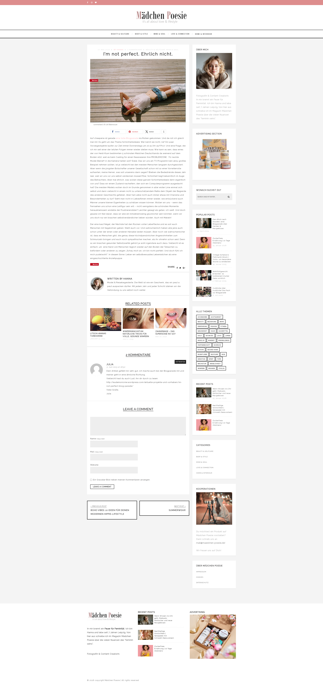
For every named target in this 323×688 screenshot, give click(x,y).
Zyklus (221, 368)
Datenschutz (202, 582)
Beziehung (211, 321)
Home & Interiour (203, 34)
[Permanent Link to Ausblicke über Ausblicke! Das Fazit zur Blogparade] (203, 296)
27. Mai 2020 (104, 50)
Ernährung (202, 326)
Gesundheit (202, 331)
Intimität (209, 335)
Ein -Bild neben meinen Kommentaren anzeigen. (121, 480)
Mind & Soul (159, 33)
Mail (96, 452)
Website (94, 465)
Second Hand (212, 349)
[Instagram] (93, 2)
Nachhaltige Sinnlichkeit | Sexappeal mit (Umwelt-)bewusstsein (222, 408)
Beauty (201, 321)
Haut (200, 335)
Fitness (223, 326)
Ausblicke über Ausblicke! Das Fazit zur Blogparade (221, 290)
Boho (222, 321)
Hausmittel (223, 331)
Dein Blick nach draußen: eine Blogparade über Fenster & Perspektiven (220, 223)
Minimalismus (223, 340)
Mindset (211, 340)
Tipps (219, 359)
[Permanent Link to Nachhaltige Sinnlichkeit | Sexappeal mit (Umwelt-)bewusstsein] (203, 413)
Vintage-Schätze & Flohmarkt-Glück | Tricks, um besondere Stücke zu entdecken (222, 258)
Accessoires (202, 317)
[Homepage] (97, 2)
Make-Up (201, 340)
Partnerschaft (204, 345)
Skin (223, 354)
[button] (118, 131)
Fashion (214, 326)
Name (97, 439)
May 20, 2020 (161, 337)
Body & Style (141, 33)
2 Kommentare (134, 50)
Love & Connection (180, 33)
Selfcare (214, 354)
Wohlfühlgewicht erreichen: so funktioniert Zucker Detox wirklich (221, 275)
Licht (219, 335)
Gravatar (101, 480)
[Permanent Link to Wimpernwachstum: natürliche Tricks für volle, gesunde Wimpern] (138, 328)
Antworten (180, 361)
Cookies (199, 577)
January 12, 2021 (97, 339)
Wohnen (211, 368)
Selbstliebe (202, 354)
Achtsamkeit (216, 317)
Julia (109, 364)
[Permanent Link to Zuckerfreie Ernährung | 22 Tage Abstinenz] (203, 248)
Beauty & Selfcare (120, 33)
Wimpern (201, 368)
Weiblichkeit (215, 363)
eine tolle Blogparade (127, 138)
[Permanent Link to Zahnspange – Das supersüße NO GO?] (170, 328)
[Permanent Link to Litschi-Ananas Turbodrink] (105, 330)
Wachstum (202, 363)
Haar (213, 331)
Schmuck (217, 345)
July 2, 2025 (128, 339)
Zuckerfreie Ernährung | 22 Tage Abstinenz (221, 240)
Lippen (227, 335)
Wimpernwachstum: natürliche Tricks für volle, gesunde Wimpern (136, 333)
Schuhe (201, 349)
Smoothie (201, 359)
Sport (211, 359)
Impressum (201, 572)
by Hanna (119, 50)
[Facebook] (89, 2)
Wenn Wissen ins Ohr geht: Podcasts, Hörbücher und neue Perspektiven (222, 392)
